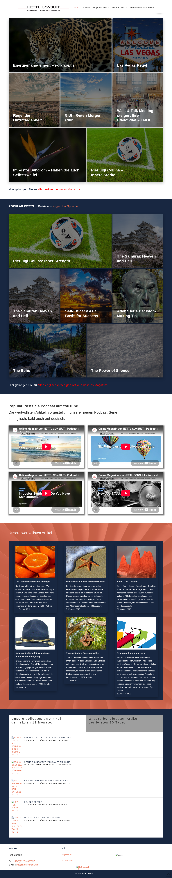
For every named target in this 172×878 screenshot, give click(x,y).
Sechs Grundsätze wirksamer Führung (47, 762)
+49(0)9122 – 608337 (24, 861)
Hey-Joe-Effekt (33, 802)
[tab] (47, 723)
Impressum (67, 855)
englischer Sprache (65, 206)
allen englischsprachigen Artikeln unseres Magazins (73, 385)
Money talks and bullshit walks (43, 818)
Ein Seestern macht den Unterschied (46, 781)
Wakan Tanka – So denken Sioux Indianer (47, 738)
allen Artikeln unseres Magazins (59, 189)
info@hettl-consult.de (27, 864)
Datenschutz (67, 860)
